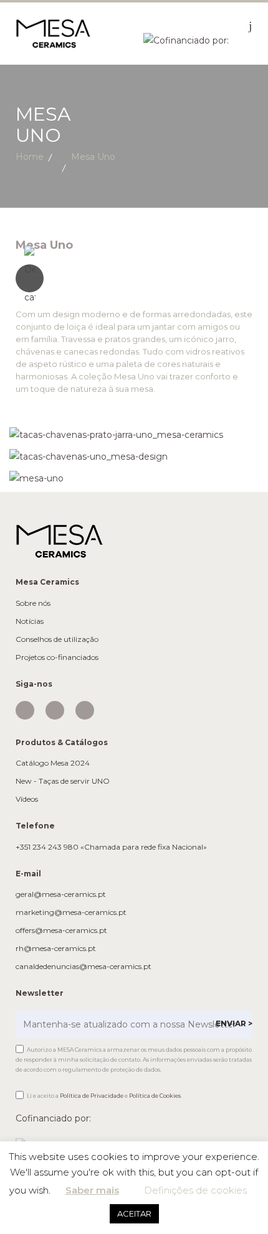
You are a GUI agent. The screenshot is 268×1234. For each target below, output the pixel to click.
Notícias (30, 621)
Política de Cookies (155, 1095)
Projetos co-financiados (57, 657)
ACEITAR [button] (134, 1213)
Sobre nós (33, 603)
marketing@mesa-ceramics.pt (71, 912)
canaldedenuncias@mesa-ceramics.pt (83, 966)
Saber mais (92, 1190)
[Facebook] (54, 710)
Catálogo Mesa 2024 (53, 763)
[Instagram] (25, 710)
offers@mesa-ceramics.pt (61, 930)
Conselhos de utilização (57, 639)
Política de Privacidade (91, 1095)
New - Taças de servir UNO (63, 781)
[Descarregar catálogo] (134, 278)
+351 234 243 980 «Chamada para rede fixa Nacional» (111, 847)
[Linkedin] (84, 710)
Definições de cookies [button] (195, 1190)
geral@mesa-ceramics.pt (61, 894)
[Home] (53, 33)
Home (30, 156)
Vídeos (27, 799)
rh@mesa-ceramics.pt (56, 948)
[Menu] (250, 25)
